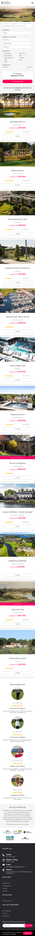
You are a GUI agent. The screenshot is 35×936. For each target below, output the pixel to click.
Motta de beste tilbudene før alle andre (13, 921)
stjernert (5, 67)
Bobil (5, 62)
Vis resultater (17, 81)
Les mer (17, 136)
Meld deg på (28, 925)
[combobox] (17, 32)
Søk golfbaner (6, 883)
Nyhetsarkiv (5, 916)
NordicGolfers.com (7, 901)
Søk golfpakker (6, 886)
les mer (17, 331)
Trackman (22, 57)
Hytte (20, 60)
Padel (5, 60)
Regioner (4, 888)
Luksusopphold (8, 57)
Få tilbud (4, 891)
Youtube (4, 913)
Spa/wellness (8, 55)
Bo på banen (7, 53)
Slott (20, 55)
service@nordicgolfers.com (15, 867)
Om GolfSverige (6, 911)
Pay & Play (22, 53)
